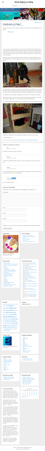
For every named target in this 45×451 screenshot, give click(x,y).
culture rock (12, 312)
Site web (4, 218)
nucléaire (8, 323)
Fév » (26, 397)
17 (29, 393)
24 (29, 394)
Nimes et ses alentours (12, 321)
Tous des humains (26, 352)
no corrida (5, 323)
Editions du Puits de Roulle (7, 314)
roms (10, 328)
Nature (24, 349)
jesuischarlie (4, 319)
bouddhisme (11, 305)
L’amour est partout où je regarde (9, 269)
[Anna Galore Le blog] (22, 14)
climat (7, 310)
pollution (16, 325)
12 (34, 392)
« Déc (23, 397)
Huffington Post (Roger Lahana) (9, 378)
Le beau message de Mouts (8, 275)
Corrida (11, 310)
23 (27, 394)
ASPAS (5, 358)
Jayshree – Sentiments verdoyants (29, 379)
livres (9, 320)
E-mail (4, 213)
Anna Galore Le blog (23, 2)
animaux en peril (9, 304)
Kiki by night (6, 281)
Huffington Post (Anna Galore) (9, 377)
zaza (4, 330)
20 (36, 393)
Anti (23, 274)
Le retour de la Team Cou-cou (9, 273)
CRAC (7, 312)
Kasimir (10, 319)
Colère (24, 341)
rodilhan (7, 328)
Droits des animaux (7, 362)
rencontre (13, 327)
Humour (24, 347)
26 (34, 394)
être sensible (7, 330)
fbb (8, 317)
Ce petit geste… (6, 268)
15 (25, 393)
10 (29, 392)
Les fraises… (6, 267)
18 (31, 393)
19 (34, 393)
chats (11, 308)
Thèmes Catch (26, 449)
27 (36, 394)
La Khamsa (6, 280)
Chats (24, 339)
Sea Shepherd (6, 369)
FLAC (10, 317)
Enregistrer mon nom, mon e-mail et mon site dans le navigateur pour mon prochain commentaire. (21, 225)
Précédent (36, 22)
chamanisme (6, 308)
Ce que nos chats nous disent (28, 235)
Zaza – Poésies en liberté (27, 382)
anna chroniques (15, 304)
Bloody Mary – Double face (27, 380)
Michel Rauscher (13, 320)
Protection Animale (7, 327)
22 (25, 394)
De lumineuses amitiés (7, 274)
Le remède (5, 279)
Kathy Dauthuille (15, 319)
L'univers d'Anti (25, 348)
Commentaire (6, 192)
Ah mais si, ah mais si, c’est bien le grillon (11, 264)
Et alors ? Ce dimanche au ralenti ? (10, 284)
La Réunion (6, 320)
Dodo (4, 277)
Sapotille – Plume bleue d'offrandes (29, 378)
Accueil (24, 337)
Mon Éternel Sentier (7, 283)
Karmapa (8, 319)
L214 (4, 365)
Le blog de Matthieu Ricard (27, 358)
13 (36, 392)
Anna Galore (14, 25)
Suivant (40, 22)
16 (27, 393)
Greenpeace (13, 317)
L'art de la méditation (26, 239)
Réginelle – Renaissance (27, 381)
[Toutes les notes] (7, 345)
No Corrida (5, 366)
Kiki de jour (5, 276)
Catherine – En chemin (26, 377)
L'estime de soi (25, 240)
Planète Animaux (6, 379)
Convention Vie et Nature (8, 361)
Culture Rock (25, 345)
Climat (24, 340)
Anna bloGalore (25, 338)
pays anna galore (10, 325)
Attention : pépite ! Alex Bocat (9, 282)
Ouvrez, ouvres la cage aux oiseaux (29, 241)
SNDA (5, 370)
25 (31, 394)
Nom (4, 207)
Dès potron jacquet (7, 262)
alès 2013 (5, 304)
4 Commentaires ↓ (20, 25)
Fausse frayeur (6, 272)
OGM (11, 323)
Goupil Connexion (7, 364)
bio (6, 305)
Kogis (3, 320)
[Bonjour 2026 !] (10, 252)
